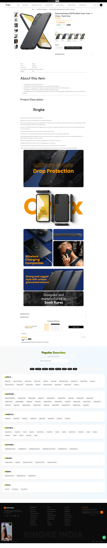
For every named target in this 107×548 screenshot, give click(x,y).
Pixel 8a (95, 432)
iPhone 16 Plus (84, 381)
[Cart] (101, 5)
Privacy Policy (67, 522)
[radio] (58, 37)
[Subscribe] (101, 512)
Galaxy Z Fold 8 (21, 398)
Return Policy (67, 513)
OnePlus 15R (16, 418)
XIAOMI (64, 368)
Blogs (48, 520)
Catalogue (49, 524)
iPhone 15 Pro (20, 384)
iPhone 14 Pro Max (47, 384)
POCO (75, 368)
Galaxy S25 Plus (58, 401)
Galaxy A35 (16, 405)
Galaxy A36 (29, 401)
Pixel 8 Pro (7, 435)
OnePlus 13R (42, 418)
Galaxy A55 (8, 405)
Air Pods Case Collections (42, 9)
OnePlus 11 (67, 418)
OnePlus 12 (59, 418)
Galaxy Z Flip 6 (97, 401)
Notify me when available (73, 47)
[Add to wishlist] (91, 13)
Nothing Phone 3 (22, 448)
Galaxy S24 (46, 405)
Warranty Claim (50, 513)
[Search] (95, 5)
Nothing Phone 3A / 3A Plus (49, 448)
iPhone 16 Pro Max (63, 381)
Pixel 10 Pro (49, 432)
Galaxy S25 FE (80, 398)
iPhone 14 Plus (68, 384)
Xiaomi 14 (17, 462)
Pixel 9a (64, 432)
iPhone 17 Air (37, 381)
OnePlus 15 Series (33, 517)
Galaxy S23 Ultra (66, 405)
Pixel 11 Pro (17, 432)
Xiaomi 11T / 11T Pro (40, 462)
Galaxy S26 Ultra (51, 398)
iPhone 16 (92, 381)
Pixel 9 (88, 432)
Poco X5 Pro (15, 489)
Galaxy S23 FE (55, 405)
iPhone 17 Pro (28, 381)
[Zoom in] (49, 14)
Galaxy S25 (67, 401)
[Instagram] (8, 516)
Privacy (93, 541)
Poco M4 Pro (24, 489)
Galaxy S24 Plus (37, 405)
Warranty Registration (51, 511)
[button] (58, 18)
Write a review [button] (76, 327)
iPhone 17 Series (33, 519)
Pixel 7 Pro (28, 435)
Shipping (101, 541)
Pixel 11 (24, 432)
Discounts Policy (68, 519)
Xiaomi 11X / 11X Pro (52, 462)
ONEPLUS (45, 368)
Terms (97, 541)
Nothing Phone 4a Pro (10, 448)
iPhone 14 (76, 384)
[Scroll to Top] (104, 541)
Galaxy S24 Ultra (26, 405)
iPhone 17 (46, 381)
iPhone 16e (53, 381)
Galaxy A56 (38, 401)
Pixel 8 (14, 435)
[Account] (98, 5)
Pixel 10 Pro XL (40, 432)
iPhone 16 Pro (74, 381)
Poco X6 (7, 489)
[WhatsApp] (18, 516)
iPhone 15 (38, 384)
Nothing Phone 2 (74, 448)
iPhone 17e (7, 381)
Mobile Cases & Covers (36, 5)
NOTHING (58, 368)
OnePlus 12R (51, 418)
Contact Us (49, 522)
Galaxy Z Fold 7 (8, 401)
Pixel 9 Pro (81, 432)
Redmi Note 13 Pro (9, 475)
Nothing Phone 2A (62, 448)
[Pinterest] (10, 516)
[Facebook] (5, 516)
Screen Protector (48, 5)
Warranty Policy (68, 509)
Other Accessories (72, 5)
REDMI (69, 368)
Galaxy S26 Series (33, 515)
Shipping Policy (67, 511)
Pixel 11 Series (32, 509)
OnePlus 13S (33, 418)
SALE (18, 5)
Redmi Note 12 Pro (21, 475)
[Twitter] (13, 516)
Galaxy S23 (85, 405)
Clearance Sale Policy (69, 517)
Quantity (57, 45)
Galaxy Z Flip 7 (90, 398)
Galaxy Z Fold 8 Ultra (10, 398)
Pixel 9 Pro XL (72, 432)
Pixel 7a (21, 435)
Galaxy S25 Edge (19, 401)
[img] (24, 337)
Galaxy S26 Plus (61, 398)
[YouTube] (15, 516)
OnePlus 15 (7, 418)
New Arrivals (25, 5)
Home (33, 9)
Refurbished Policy (68, 520)
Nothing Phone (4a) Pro (34, 513)
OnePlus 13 (24, 418)
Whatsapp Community (51, 509)
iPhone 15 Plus (29, 384)
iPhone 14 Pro (58, 384)
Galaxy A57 (41, 398)
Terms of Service (68, 524)
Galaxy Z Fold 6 (86, 401)
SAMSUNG (38, 368)
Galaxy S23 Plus (76, 405)
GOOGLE (51, 368)
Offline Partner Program (51, 515)
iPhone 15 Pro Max (9, 384)
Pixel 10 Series (33, 520)
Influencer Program (51, 517)
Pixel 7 (35, 435)
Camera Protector (60, 5)
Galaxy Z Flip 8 (31, 398)
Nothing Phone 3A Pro (34, 448)
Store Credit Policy (68, 515)
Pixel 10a (32, 432)
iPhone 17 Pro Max (17, 381)
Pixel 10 (57, 432)
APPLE (32, 368)
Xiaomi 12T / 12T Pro (27, 462)
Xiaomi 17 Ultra (8, 462)
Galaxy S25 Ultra (48, 401)
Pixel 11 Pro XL (8, 432)
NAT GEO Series (82, 5)
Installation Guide (50, 519)
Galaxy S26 (71, 398)
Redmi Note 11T (32, 475)
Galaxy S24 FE (77, 401)
